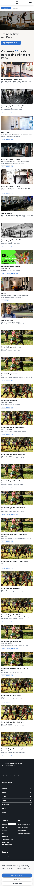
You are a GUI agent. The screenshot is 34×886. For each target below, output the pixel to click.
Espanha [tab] (4, 796)
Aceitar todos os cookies (17, 875)
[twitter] (11, 776)
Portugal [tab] (4, 808)
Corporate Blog (22, 830)
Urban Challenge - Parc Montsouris (12, 722)
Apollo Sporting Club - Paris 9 (10, 159)
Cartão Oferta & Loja (7, 839)
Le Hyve (3, 293)
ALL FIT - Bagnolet (7, 213)
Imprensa (4, 827)
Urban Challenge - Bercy (9, 400)
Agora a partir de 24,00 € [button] (11, 43)
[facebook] (14, 776)
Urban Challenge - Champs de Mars (12, 481)
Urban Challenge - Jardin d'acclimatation (14, 534)
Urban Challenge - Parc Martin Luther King (14, 668)
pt (30, 2)
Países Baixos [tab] (5, 804)
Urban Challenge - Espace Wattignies (13, 508)
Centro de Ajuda (6, 856)
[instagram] (3, 776)
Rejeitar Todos (17, 879)
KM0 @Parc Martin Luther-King (11, 266)
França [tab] (4, 800)
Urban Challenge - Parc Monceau (11, 695)
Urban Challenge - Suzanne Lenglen (12, 749)
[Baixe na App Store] (7, 771)
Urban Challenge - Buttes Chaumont (13, 454)
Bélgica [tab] (4, 792)
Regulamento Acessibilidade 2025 (7, 843)
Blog (3, 833)
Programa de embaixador (24, 833)
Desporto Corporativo (24, 824)
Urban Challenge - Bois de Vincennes (13, 427)
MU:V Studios (5, 133)
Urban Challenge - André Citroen (11, 347)
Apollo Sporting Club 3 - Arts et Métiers (13, 106)
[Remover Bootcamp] (9, 8)
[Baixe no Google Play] (19, 771)
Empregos (4, 824)
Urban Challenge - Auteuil (9, 374)
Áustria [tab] (4, 812)
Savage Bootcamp (7, 320)
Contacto (4, 830)
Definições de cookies (17, 883)
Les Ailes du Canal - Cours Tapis (11, 79)
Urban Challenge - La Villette (10, 588)
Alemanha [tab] (4, 788)
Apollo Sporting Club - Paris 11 (10, 186)
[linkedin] (7, 776)
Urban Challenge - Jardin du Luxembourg (14, 561)
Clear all (15, 8)
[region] (17, 873)
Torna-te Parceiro (23, 827)
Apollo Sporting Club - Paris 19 (11, 240)
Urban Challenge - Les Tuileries (11, 615)
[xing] (18, 776)
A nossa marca (5, 836)
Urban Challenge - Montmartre (11, 641)
